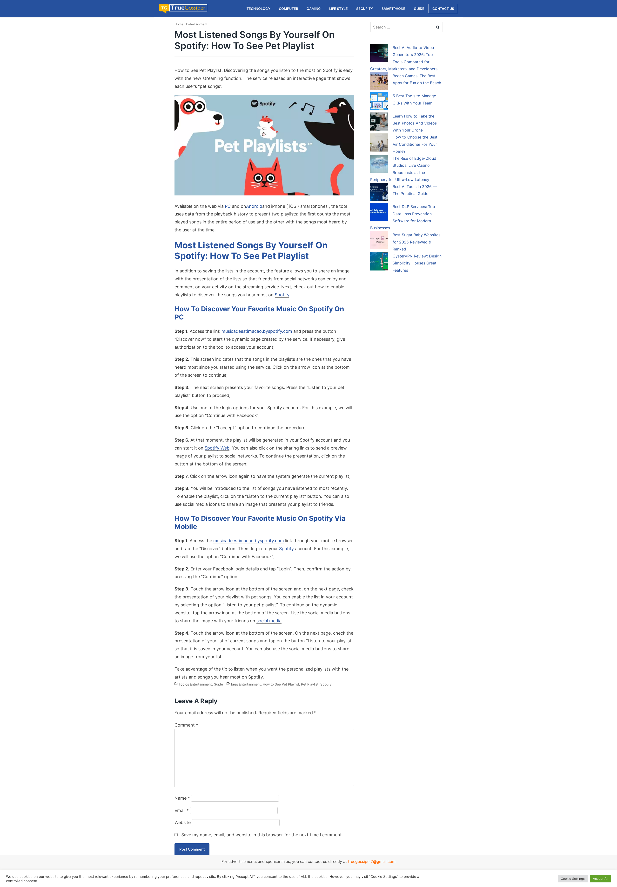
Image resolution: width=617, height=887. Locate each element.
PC (228, 206)
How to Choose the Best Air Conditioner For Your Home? (415, 144)
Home (178, 24)
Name (182, 798)
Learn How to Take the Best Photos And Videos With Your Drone (415, 123)
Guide (218, 684)
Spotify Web (217, 447)
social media (269, 620)
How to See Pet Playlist (281, 684)
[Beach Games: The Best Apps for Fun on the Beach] (379, 82)
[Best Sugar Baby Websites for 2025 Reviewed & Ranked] (379, 241)
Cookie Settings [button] (573, 878)
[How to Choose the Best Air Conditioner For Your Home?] (379, 143)
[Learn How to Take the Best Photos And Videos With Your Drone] (379, 122)
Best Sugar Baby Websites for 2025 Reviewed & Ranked (416, 241)
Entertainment (197, 24)
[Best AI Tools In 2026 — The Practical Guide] (379, 193)
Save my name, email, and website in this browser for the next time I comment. (262, 834)
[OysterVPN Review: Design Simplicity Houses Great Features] (379, 262)
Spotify (282, 294)
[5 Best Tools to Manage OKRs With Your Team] (379, 102)
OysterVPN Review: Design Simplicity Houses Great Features (417, 263)
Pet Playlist (309, 684)
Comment (186, 725)
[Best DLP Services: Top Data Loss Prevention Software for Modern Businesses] (379, 213)
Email (181, 810)
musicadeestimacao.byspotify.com (256, 331)
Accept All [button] (600, 878)
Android (254, 206)
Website (182, 822)
